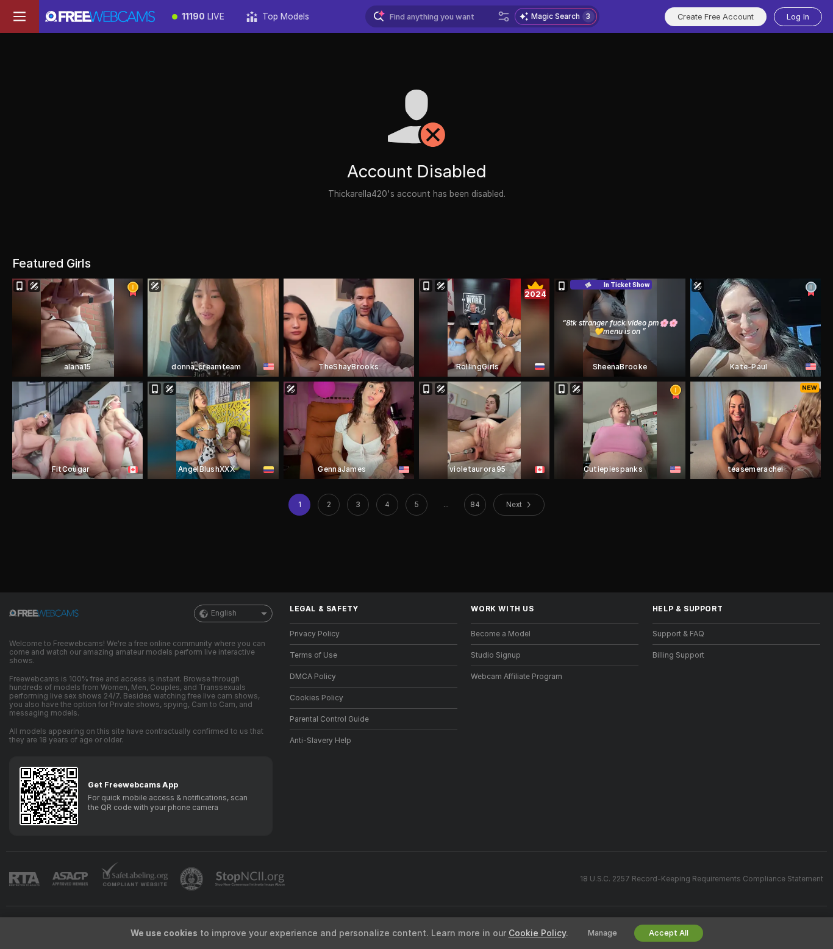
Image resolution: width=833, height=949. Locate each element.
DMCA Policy (313, 676)
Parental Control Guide (329, 719)
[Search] (503, 16)
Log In (798, 16)
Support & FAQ (678, 634)
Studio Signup (496, 655)
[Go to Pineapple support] (193, 878)
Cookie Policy (537, 933)
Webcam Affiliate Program (516, 676)
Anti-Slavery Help (320, 740)
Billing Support (678, 655)
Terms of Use (313, 655)
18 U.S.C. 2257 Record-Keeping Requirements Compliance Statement (701, 879)
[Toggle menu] (19, 16)
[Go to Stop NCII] (251, 879)
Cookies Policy (316, 698)
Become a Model (501, 634)
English (224, 613)
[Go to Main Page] (100, 16)
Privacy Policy (315, 634)
